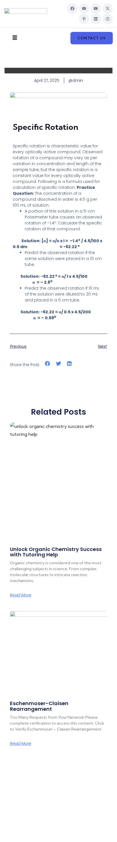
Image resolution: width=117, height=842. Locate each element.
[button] (14, 38)
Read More (20, 595)
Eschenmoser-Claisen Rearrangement (39, 706)
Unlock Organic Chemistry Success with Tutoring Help (56, 552)
